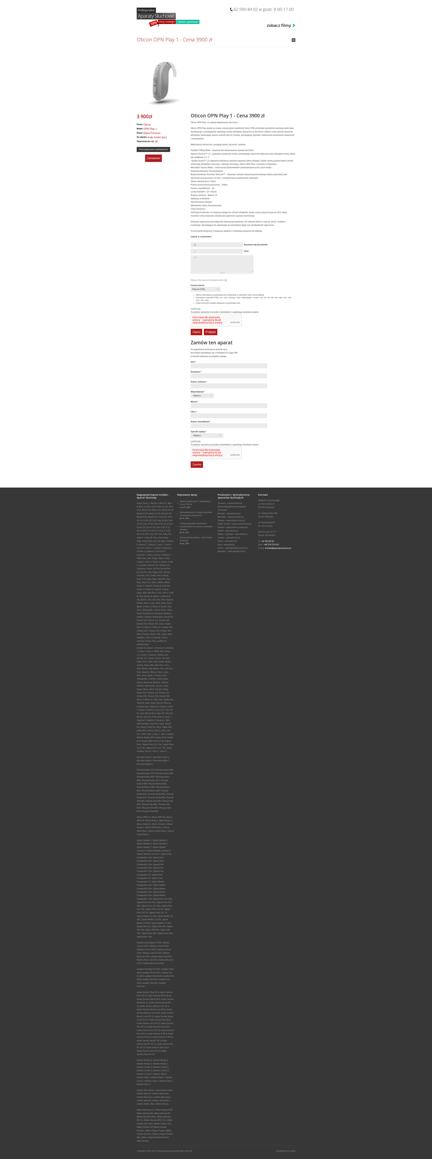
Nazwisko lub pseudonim (256, 245)
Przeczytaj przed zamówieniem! (153, 149)
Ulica (194, 412)
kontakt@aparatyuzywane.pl (278, 548)
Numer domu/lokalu (201, 422)
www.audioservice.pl (241, 524)
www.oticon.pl (231, 531)
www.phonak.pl (233, 513)
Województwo (198, 392)
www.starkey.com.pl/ (235, 520)
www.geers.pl (231, 541)
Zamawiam (153, 158)
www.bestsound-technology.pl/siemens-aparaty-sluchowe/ (232, 506)
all (293, 40)
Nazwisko (196, 372)
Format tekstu (197, 285)
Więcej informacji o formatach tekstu (207, 280)
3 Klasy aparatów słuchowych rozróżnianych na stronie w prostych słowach (196, 526)
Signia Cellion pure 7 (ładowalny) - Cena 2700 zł (196, 503)
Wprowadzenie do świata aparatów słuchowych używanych (196, 514)
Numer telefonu (199, 382)
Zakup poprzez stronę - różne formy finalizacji (196, 539)
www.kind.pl (229, 544)
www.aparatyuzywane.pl (236, 548)
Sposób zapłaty (199, 431)
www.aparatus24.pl (236, 551)
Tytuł (246, 251)
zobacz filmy (279, 25)
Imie (193, 362)
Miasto (194, 402)
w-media (291, 1151)
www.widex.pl (241, 534)
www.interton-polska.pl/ (237, 527)
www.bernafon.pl (235, 517)
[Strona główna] (168, 17)
